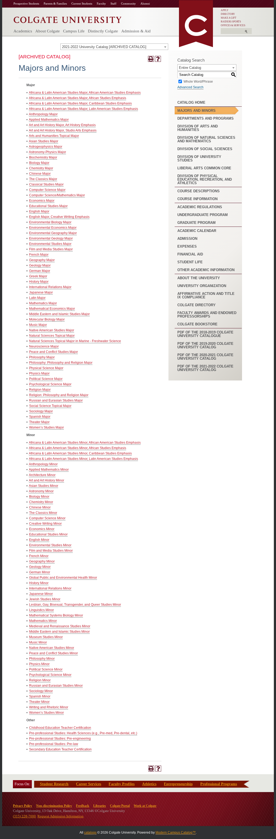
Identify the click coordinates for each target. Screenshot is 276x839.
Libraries (99, 806)
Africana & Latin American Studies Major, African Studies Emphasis (77, 98)
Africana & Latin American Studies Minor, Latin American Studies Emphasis (83, 459)
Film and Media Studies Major (51, 249)
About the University (198, 278)
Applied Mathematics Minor (49, 469)
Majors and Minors (196, 111)
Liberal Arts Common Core (204, 168)
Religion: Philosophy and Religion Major (58, 395)
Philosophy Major (42, 357)
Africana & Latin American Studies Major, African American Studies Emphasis (85, 93)
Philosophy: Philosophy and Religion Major (60, 363)
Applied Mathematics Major (49, 120)
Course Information (197, 199)
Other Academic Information (205, 270)
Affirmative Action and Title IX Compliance (205, 295)
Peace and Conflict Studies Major (53, 352)
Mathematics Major (43, 303)
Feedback (82, 806)
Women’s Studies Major (46, 427)
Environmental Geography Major (53, 233)
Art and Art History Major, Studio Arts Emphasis (62, 130)
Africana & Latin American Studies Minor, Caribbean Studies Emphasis (80, 453)
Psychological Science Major (50, 384)
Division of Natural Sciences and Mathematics (206, 139)
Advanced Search (190, 87)
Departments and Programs (205, 118)
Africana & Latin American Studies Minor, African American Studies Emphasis (85, 442)
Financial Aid (190, 254)
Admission (187, 239)
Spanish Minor (39, 696)
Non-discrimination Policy (54, 806)
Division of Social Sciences (204, 149)
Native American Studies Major (51, 330)
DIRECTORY (228, 14)
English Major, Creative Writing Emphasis (59, 217)
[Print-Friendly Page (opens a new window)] (151, 59)
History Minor (39, 583)
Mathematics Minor (43, 621)
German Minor (39, 572)
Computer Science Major (47, 190)
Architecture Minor (42, 475)
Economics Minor (41, 529)
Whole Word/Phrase (198, 81)
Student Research (54, 784)
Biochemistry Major (43, 157)
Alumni (145, 3)
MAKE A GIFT (228, 17)
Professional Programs (218, 784)
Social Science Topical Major (50, 406)
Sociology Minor (41, 691)
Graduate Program (196, 223)
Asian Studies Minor (43, 486)
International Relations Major (50, 287)
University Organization (201, 286)
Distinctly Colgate (103, 31)
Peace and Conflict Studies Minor (53, 653)
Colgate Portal (120, 806)
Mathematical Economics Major (52, 309)
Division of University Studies (199, 158)
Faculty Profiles (121, 784)
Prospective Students (26, 3)
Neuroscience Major (44, 346)
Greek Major (38, 276)
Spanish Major (39, 417)
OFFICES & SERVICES (233, 25)
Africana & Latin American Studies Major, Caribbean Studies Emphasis (80, 103)
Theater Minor (39, 702)
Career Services (88, 784)
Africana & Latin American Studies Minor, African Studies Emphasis (77, 448)
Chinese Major (40, 174)
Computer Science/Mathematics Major (57, 195)
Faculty (101, 3)
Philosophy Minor (42, 659)
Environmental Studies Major (50, 244)
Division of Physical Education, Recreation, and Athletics (204, 179)
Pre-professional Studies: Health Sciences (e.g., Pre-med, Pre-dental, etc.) (83, 733)
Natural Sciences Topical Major (52, 336)
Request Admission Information (60, 816)
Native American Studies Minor (51, 648)
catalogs (90, 832)
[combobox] (114, 46)
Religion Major (40, 390)
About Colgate (47, 31)
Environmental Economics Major (53, 228)
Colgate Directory (196, 305)
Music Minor (38, 642)
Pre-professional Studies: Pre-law (53, 744)
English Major (39, 211)
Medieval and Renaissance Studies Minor (59, 626)
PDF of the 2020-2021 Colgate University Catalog (205, 356)
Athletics (149, 784)
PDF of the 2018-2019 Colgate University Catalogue (205, 334)
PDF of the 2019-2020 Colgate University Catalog (205, 345)
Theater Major (39, 422)
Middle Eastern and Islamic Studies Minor (59, 632)
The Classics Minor (43, 513)
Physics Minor (39, 664)
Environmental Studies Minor (50, 545)
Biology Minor (39, 496)
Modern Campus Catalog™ (176, 832)
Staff (113, 3)
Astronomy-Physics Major (47, 152)
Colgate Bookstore (197, 324)
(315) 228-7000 (24, 816)
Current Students (81, 3)
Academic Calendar (196, 231)
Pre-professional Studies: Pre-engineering (60, 738)
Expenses (187, 246)
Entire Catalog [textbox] (190, 68)
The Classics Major (43, 179)
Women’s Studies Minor (46, 713)
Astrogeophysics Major (45, 147)
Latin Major (37, 298)
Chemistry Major (41, 168)
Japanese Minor (41, 594)
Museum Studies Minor (46, 637)
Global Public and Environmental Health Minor (63, 577)
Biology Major (39, 163)
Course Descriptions (198, 191)
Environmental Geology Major (51, 238)
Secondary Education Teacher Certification (60, 749)
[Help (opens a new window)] (158, 59)
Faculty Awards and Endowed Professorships (206, 314)
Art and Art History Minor (46, 480)
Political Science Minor (46, 669)
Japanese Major (41, 292)
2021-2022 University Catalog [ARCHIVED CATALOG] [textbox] (104, 47)
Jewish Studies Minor (44, 599)
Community (128, 3)
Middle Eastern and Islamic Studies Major (59, 314)
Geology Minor (40, 567)
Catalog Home (191, 102)
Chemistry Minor (41, 502)
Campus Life (74, 31)
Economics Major (41, 201)
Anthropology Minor (43, 464)
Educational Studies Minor (48, 534)
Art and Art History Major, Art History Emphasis (62, 125)
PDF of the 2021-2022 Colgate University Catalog (205, 368)
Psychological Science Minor (50, 675)
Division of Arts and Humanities (197, 128)
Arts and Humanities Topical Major (54, 136)
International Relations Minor (50, 588)
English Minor (39, 540)
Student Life (190, 262)
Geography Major (42, 260)
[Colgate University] (67, 18)
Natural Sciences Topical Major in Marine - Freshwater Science (75, 341)
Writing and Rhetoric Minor (48, 707)
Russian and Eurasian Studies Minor (56, 686)
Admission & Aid (136, 31)
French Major (39, 255)
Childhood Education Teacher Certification (60, 728)
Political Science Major (46, 379)
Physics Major (39, 373)
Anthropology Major (43, 114)
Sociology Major (41, 411)
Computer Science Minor (47, 518)
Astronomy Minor (41, 491)
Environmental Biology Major (50, 222)
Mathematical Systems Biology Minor (56, 615)
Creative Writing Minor (45, 523)
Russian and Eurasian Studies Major (56, 400)
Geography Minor (42, 561)
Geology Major (40, 265)
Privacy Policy (22, 806)
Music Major (38, 325)
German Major (39, 271)
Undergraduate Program (202, 215)
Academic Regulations (199, 207)
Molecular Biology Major (47, 319)
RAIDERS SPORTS (231, 21)
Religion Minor (40, 680)
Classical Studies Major (46, 184)
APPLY (225, 10)
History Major (39, 282)
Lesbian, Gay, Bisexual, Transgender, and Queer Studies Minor (75, 604)
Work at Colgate (145, 806)
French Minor (39, 556)
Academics (22, 31)
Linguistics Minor (41, 610)
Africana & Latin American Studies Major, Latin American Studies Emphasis (83, 109)
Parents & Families (55, 3)
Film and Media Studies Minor (51, 550)
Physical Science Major (46, 368)
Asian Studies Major (43, 141)
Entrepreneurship (178, 784)
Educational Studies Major (48, 206)
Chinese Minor (40, 507)
